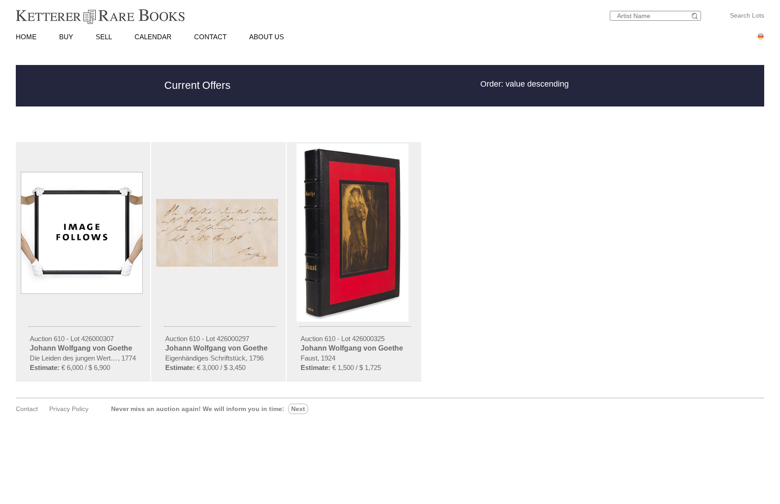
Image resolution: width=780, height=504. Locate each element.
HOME (26, 37)
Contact (27, 408)
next (298, 408)
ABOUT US (266, 37)
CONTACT (210, 37)
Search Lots (747, 15)
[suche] (696, 16)
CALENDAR (153, 37)
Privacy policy (68, 408)
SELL (104, 37)
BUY (66, 37)
